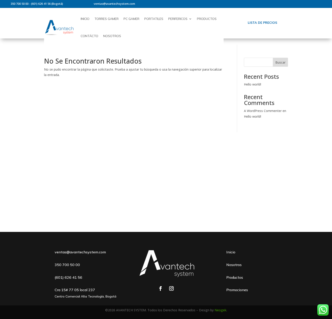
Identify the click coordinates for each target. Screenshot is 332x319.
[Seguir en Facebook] (160, 288)
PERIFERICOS (177, 19)
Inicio (85, 19)
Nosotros (112, 36)
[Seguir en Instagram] (171, 288)
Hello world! (252, 84)
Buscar (280, 62)
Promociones (237, 290)
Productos (207, 19)
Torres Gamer (106, 19)
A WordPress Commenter (263, 111)
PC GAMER (131, 19)
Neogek (220, 310)
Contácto (89, 36)
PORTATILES (153, 19)
